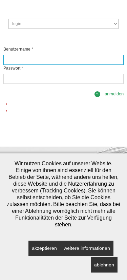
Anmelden (114, 93)
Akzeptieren (44, 248)
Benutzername (18, 49)
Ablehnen (104, 264)
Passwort (13, 68)
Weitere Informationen (87, 248)
